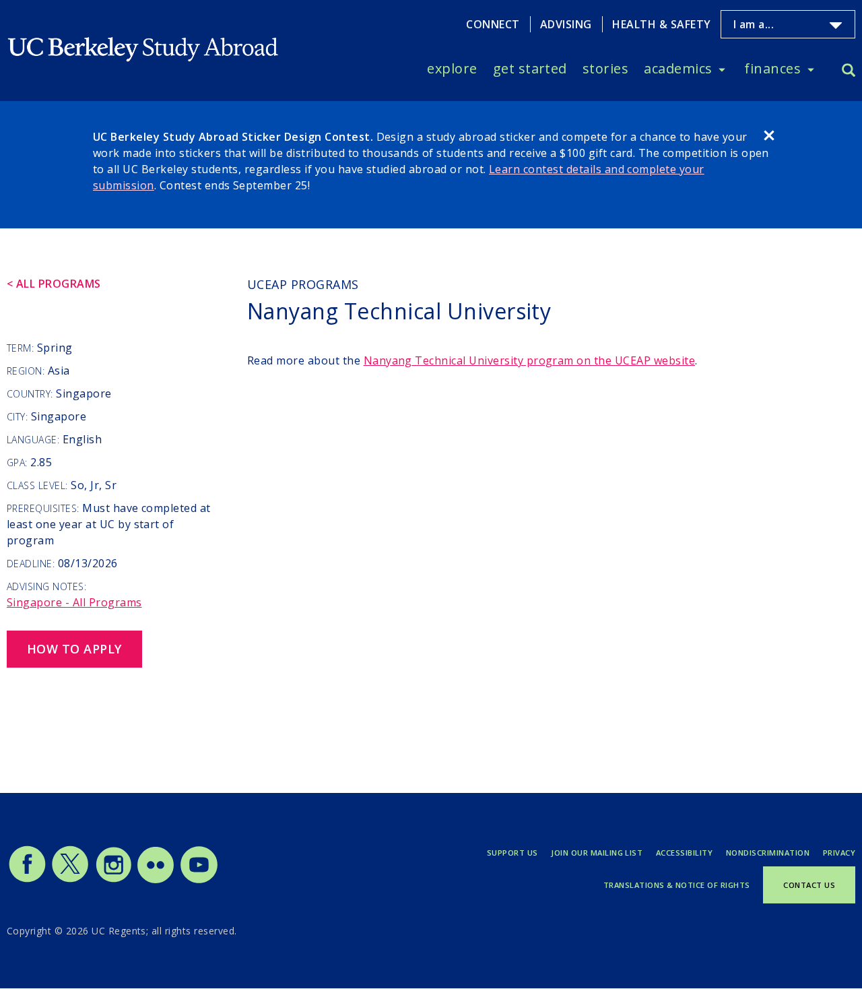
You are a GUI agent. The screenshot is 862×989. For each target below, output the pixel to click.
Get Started (530, 68)
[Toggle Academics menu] (722, 69)
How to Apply (74, 649)
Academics (678, 68)
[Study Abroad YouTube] (198, 879)
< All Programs (54, 283)
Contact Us (809, 885)
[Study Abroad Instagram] (114, 879)
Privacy (839, 853)
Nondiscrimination (767, 853)
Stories (605, 68)
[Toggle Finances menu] (811, 69)
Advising (566, 24)
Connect (492, 24)
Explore (452, 68)
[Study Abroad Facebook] (27, 879)
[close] (769, 137)
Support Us (512, 853)
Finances (772, 68)
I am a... (753, 24)
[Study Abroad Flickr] (155, 879)
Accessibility (684, 853)
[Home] (144, 38)
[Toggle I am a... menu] (835, 25)
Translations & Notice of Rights (676, 885)
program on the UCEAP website (529, 360)
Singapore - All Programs (74, 602)
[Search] (848, 71)
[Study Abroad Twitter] (70, 879)
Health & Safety (661, 24)
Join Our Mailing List (596, 853)
